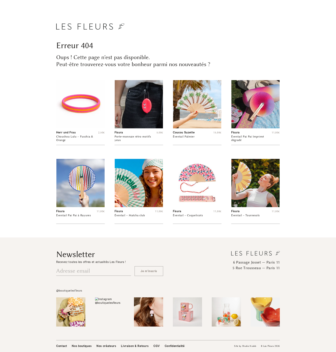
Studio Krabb (249, 346)
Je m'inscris (149, 271)
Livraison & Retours (135, 346)
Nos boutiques (82, 346)
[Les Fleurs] (90, 26)
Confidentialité (175, 346)
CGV (156, 346)
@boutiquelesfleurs (69, 290)
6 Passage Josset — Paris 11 (256, 262)
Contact (61, 346)
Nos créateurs (106, 346)
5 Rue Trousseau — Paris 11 (256, 268)
